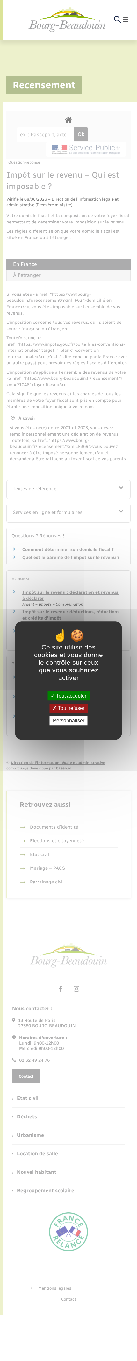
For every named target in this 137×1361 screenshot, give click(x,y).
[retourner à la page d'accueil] (67, 20)
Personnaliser (68, 720)
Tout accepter (70, 695)
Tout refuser (70, 708)
